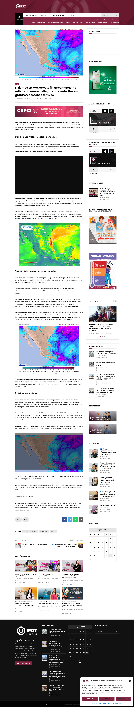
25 (94, 556)
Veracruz (43, 299)
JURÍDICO (68, 23)
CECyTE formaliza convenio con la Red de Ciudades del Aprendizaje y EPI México (105, 390)
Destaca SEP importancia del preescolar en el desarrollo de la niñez (106, 364)
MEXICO (53, 531)
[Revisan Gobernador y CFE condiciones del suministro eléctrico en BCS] (44, 688)
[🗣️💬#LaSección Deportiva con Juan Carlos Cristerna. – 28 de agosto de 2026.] (93, 453)
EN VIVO (73, 15)
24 (91, 556)
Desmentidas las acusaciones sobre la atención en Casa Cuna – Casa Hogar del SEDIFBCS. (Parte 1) (102, 327)
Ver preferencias (123, 699)
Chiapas (69, 299)
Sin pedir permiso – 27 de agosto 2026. (46, 575)
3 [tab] (104, 336)
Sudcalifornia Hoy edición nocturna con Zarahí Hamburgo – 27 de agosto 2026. (72, 575)
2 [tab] (102, 336)
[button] (130, 681)
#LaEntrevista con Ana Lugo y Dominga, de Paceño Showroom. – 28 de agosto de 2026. (108, 465)
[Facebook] (97, 19)
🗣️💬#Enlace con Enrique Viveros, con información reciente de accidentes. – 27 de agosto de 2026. (108, 493)
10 (90, 547)
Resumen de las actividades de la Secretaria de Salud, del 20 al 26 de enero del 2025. (107, 191)
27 (102, 556)
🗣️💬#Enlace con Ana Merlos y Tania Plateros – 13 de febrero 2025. (64, 545)
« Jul (102, 563)
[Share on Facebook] (64, 519)
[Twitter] (101, 19)
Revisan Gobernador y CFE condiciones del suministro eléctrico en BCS (56, 688)
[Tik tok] (112, 19)
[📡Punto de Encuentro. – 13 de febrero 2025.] (18, 545)
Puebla (75, 299)
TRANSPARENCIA (102, 23)
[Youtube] (105, 19)
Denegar (107, 699)
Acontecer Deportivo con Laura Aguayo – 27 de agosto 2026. (48, 602)
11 (94, 547)
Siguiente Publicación (76, 540)
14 (106, 547)
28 (106, 556)
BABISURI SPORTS (98, 417)
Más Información (23, 663)
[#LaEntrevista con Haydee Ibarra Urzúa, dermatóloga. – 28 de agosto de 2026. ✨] (93, 481)
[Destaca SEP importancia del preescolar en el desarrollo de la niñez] (91, 364)
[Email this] (81, 519)
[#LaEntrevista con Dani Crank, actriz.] (93, 509)
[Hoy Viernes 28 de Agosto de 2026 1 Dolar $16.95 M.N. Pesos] (91, 354)
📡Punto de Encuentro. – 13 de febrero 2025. (34, 545)
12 (98, 547)
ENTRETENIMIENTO (59, 15)
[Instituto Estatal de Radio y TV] (20, 6)
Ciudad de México (46, 306)
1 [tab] (100, 336)
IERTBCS (34, 531)
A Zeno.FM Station (94, 132)
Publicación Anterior (21, 540)
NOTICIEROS (44, 15)
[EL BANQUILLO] (102, 429)
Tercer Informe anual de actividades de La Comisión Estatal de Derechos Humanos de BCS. (72, 604)
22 (110, 551)
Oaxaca (63, 299)
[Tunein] (116, 19)
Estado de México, (29, 306)
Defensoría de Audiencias (38, 23)
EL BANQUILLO (97, 430)
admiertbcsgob (105, 197)
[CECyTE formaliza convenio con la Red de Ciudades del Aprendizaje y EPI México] (91, 391)
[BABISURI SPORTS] (102, 416)
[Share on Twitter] (70, 519)
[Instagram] (108, 19)
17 (90, 551)
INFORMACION (43, 531)
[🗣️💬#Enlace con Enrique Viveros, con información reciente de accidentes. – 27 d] (93, 495)
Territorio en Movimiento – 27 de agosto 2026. (26, 575)
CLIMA (16, 84)
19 (98, 551)
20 (102, 551)
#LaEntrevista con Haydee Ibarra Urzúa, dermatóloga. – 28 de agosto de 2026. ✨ (107, 479)
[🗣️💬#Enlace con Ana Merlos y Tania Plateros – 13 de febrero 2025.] (80, 545)
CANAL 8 (26, 531)
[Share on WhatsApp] (75, 519)
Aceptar (90, 699)
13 (102, 547)
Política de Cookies (97, 703)
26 (98, 556)
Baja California (56, 313)
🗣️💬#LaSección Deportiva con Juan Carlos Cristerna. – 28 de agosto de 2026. (108, 451)
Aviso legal (118, 703)
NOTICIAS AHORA (30, 15)
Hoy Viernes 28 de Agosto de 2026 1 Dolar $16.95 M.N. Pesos (106, 352)
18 (94, 551)
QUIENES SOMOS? (114, 23)
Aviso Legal (68, 704)
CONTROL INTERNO (78, 23)
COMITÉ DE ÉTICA (91, 23)
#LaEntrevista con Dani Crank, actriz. (107, 506)
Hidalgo (49, 299)
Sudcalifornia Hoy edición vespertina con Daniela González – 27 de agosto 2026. (25, 603)
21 (106, 551)
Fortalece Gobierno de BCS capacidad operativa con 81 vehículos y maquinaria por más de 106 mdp (105, 377)
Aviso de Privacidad (108, 703)
